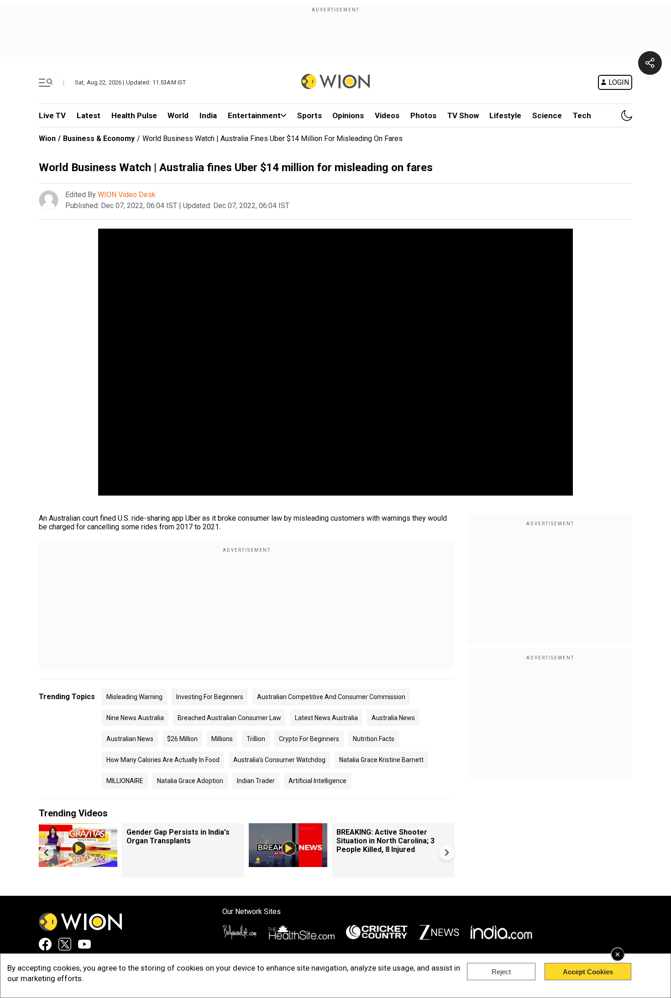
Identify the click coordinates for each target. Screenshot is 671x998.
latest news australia (326, 717)
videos (387, 115)
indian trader (256, 780)
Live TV (52, 115)
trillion (255, 738)
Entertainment (254, 115)
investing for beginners (209, 696)
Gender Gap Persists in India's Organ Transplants (178, 836)
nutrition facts (373, 738)
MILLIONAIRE (124, 780)
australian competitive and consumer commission (331, 696)
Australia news (393, 717)
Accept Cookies (588, 972)
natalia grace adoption (190, 780)
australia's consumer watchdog (279, 759)
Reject (501, 972)
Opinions (348, 115)
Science (547, 115)
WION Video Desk (127, 194)
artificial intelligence (317, 780)
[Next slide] (446, 852)
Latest (88, 115)
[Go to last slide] (46, 852)
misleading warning (134, 696)
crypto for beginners (309, 738)
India (208, 115)
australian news (129, 738)
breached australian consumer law (229, 717)
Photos (423, 115)
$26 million (182, 738)
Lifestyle (505, 115)
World (178, 115)
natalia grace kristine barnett (381, 759)
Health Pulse (134, 115)
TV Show (463, 115)
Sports (309, 115)
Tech (582, 115)
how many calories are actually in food (163, 759)
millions (222, 738)
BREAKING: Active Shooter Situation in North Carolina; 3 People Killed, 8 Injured (385, 841)
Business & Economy (99, 138)
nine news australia (135, 717)
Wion (47, 138)
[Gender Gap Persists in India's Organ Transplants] (78, 862)
